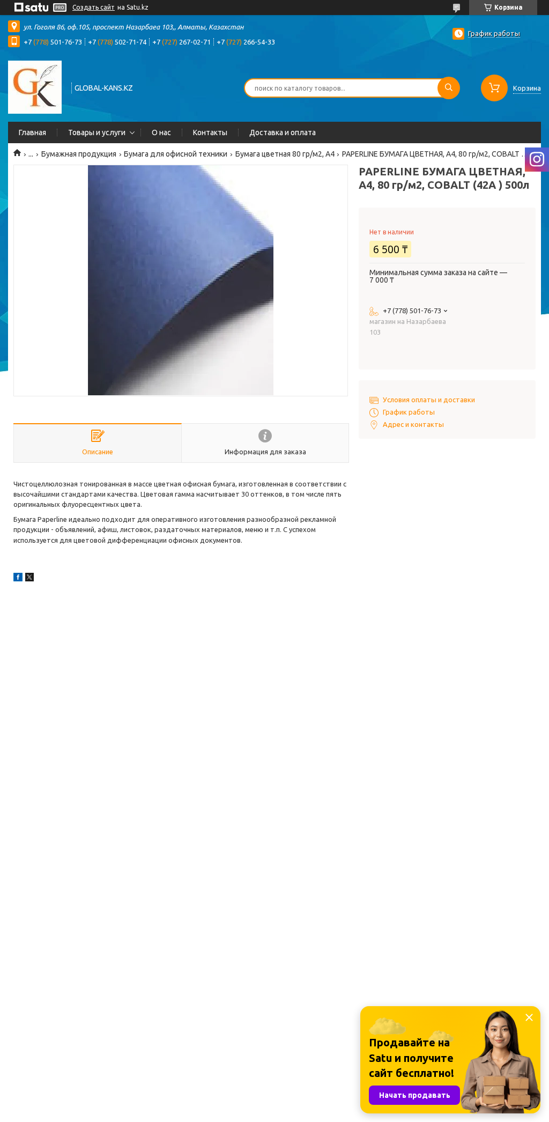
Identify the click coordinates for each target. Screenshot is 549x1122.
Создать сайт (93, 7)
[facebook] (18, 578)
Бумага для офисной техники (175, 154)
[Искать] (448, 88)
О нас (161, 132)
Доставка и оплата (282, 132)
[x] (29, 578)
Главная (32, 132)
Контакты (210, 132)
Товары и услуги (96, 132)
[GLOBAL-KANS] (35, 87)
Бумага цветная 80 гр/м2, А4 (285, 154)
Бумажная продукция (78, 154)
